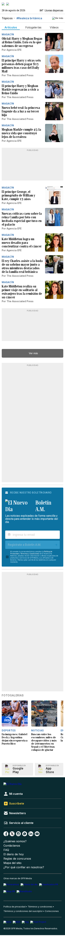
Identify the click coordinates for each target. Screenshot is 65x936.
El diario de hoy (13, 854)
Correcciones (52, 911)
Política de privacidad (14, 906)
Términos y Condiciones (29, 554)
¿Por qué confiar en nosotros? (23, 867)
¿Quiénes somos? (15, 841)
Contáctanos (11, 845)
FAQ (6, 850)
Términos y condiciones (40, 906)
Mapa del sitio (12, 863)
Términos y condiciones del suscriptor (23, 911)
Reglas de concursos (17, 858)
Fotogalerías (13, 695)
